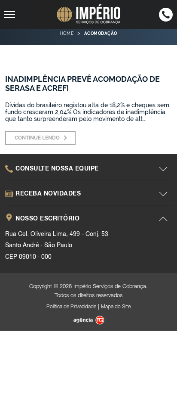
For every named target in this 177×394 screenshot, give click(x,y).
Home (66, 33)
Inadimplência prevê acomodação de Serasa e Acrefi (82, 83)
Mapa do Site (116, 306)
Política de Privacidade (71, 306)
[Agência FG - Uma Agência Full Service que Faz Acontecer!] (88, 320)
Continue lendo (37, 138)
